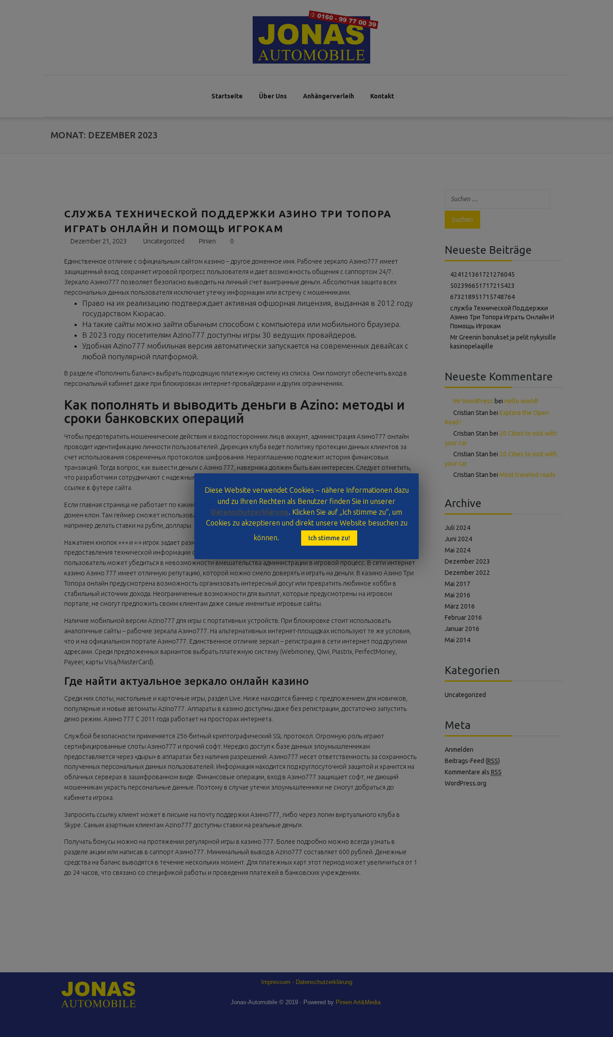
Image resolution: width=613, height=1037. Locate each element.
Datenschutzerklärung (250, 512)
